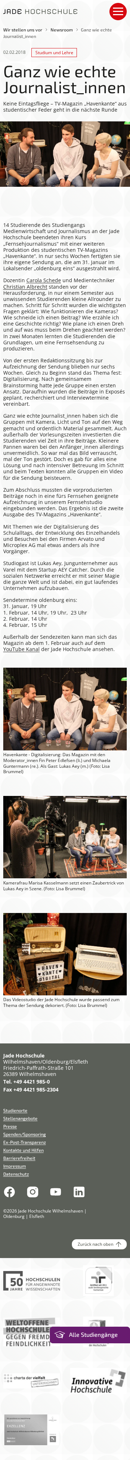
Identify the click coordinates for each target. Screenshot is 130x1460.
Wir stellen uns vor (22, 29)
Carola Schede (43, 280)
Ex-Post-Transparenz (24, 1142)
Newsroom (62, 29)
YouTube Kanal (21, 649)
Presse (10, 1126)
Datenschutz (16, 1173)
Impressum (14, 1165)
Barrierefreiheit (19, 1157)
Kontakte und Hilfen (23, 1150)
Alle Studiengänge (93, 1334)
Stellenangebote (20, 1118)
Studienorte (15, 1110)
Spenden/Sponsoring (24, 1134)
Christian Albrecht (25, 286)
